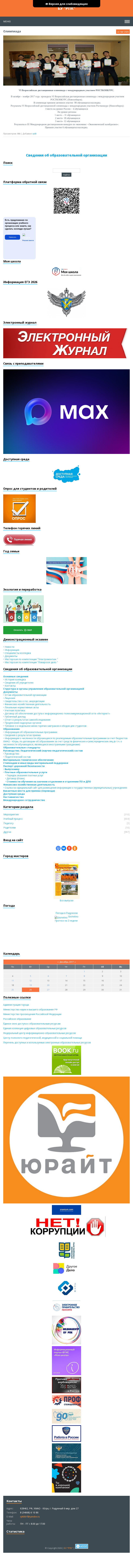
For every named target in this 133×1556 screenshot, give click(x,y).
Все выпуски (66, 900)
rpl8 (34, 133)
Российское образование (17, 1018)
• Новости (8, 646)
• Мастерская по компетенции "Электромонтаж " (30, 659)
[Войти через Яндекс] (69, 848)
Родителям (9, 827)
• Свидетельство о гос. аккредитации (23, 701)
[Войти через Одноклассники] (74, 848)
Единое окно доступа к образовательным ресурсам (31, 1023)
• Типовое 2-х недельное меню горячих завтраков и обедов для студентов (44, 725)
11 (13, 980)
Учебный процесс (13, 818)
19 (30, 985)
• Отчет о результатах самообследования (26, 719)
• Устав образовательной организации (24, 694)
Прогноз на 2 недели (66, 920)
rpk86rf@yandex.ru (30, 1516)
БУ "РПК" (66, 8)
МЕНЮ (7, 21)
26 (30, 989)
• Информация (11, 649)
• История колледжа (14, 679)
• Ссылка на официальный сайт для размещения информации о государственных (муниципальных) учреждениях (65, 787)
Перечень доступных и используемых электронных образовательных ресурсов (47, 1042)
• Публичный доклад (14, 716)
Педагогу (8, 823)
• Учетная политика (14, 710)
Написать (12, 237)
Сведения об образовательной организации (66, 155)
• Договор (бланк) (14, 778)
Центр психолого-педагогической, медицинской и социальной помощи (42, 1037)
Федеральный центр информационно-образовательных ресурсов (39, 1033)
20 (48, 985)
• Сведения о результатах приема (22, 735)
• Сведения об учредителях (18, 682)
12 (30, 980)
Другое (7, 831)
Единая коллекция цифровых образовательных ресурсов (34, 1028)
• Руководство (11, 753)
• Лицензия (9, 698)
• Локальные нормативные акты (21, 707)
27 (48, 989)
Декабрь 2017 (67, 961)
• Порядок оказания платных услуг (23, 775)
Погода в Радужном (66, 912)
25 (13, 989)
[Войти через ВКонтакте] (63, 848)
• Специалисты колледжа (17, 653)
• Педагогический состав (17, 756)
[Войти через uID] (58, 848)
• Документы (10, 656)
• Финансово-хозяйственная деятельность (27, 704)
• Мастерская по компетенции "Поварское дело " (30, 662)
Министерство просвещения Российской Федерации (32, 1014)
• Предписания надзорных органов (22, 722)
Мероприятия (11, 814)
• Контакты (9, 685)
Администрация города (16, 1004)
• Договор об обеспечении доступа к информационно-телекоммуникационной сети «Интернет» (56, 713)
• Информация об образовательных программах (30, 732)
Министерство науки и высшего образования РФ (30, 1009)
